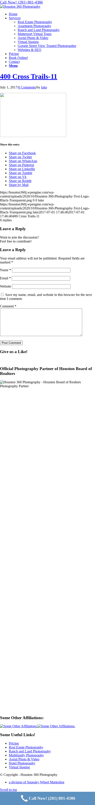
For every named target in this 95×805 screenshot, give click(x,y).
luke (44, 87)
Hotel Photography (22, 763)
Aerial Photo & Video (24, 759)
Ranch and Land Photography (30, 751)
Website (5, 286)
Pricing (14, 743)
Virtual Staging (19, 767)
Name (5, 270)
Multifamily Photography (26, 755)
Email (5, 278)
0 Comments (27, 87)
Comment (8, 306)
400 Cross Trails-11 (28, 76)
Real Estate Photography (26, 747)
